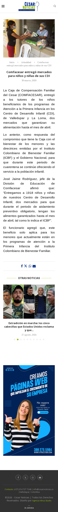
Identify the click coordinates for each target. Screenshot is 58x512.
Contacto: (9, 489)
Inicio (12, 62)
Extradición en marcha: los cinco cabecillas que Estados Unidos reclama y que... (29, 326)
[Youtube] (40, 477)
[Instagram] (32, 477)
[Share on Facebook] (22, 266)
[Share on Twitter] (25, 266)
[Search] (54, 6)
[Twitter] (25, 477)
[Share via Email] (34, 266)
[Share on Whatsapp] (30, 266)
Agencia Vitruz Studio (41, 500)
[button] (6, 312)
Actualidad (26, 62)
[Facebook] (18, 477)
